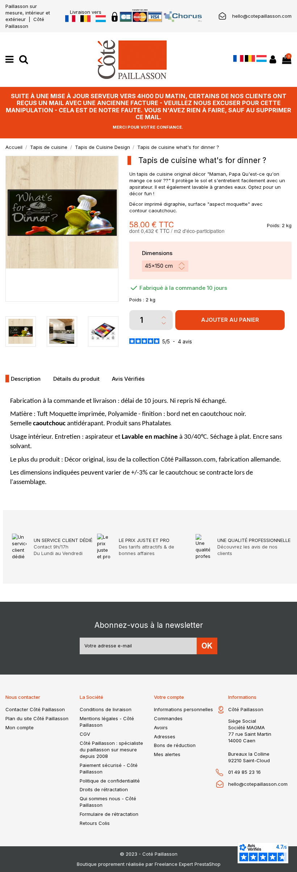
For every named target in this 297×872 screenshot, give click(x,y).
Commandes (168, 718)
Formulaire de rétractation (109, 814)
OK (207, 645)
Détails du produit (76, 378)
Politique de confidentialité (110, 781)
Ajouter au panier (230, 319)
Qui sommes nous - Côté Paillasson (108, 802)
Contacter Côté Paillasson (35, 709)
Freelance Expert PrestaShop (188, 864)
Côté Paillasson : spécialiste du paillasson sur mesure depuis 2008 (111, 749)
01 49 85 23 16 (244, 772)
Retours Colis (95, 823)
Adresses (164, 736)
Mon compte (19, 727)
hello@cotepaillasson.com (262, 16)
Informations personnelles (183, 709)
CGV (85, 734)
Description (26, 378)
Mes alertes (167, 754)
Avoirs (161, 727)
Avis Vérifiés (128, 378)
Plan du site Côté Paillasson (36, 718)
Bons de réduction (175, 745)
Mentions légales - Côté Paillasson (107, 721)
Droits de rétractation (104, 789)
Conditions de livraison (105, 709)
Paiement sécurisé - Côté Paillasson (109, 768)
